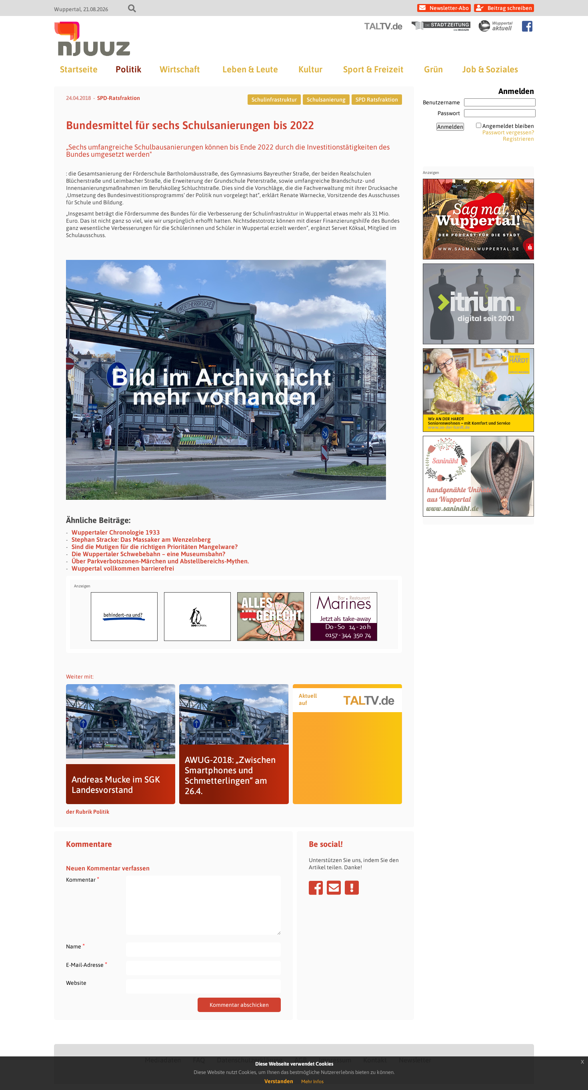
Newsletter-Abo (449, 8)
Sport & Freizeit (373, 69)
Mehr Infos (312, 1081)
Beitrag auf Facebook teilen (316, 887)
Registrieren (518, 139)
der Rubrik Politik (87, 812)
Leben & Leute (250, 69)
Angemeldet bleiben (508, 126)
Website (76, 983)
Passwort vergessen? (508, 132)
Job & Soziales (490, 69)
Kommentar (82, 879)
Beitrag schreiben (510, 8)
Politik (128, 69)
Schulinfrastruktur (274, 99)
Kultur (310, 69)
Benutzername (441, 102)
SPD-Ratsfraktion (118, 98)
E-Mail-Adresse (86, 964)
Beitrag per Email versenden (334, 887)
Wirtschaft (180, 69)
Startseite (79, 69)
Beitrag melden (352, 887)
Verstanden (278, 1081)
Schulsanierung (326, 99)
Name (75, 946)
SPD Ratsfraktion (377, 99)
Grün (433, 69)
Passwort (449, 113)
